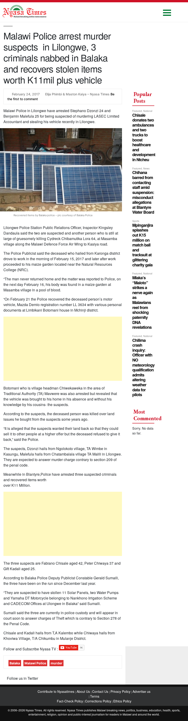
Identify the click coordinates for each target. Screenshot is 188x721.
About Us (84, 691)
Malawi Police (35, 663)
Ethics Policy (122, 701)
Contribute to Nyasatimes (56, 691)
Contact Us (100, 691)
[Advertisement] (62, 349)
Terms (94, 696)
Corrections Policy (98, 701)
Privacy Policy (120, 691)
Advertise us (141, 691)
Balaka (15, 663)
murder (56, 663)
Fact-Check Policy (70, 701)
